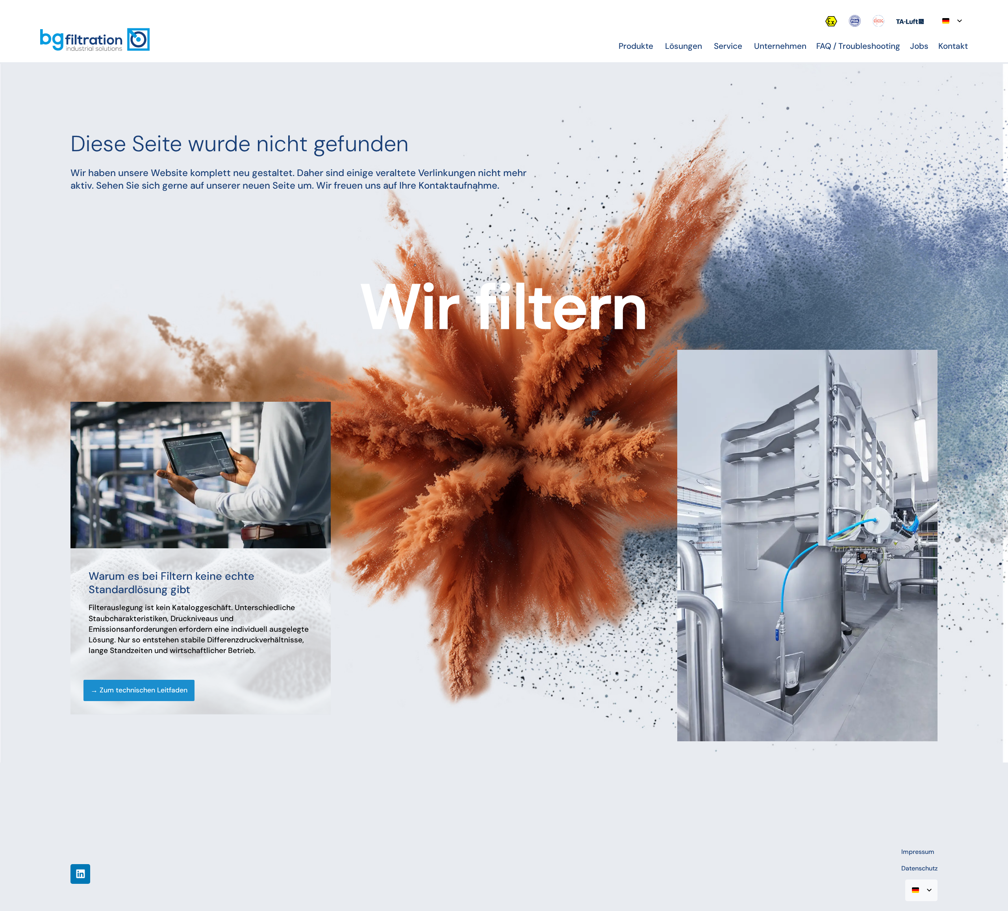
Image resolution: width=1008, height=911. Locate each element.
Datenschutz (919, 868)
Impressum (917, 852)
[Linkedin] (80, 874)
